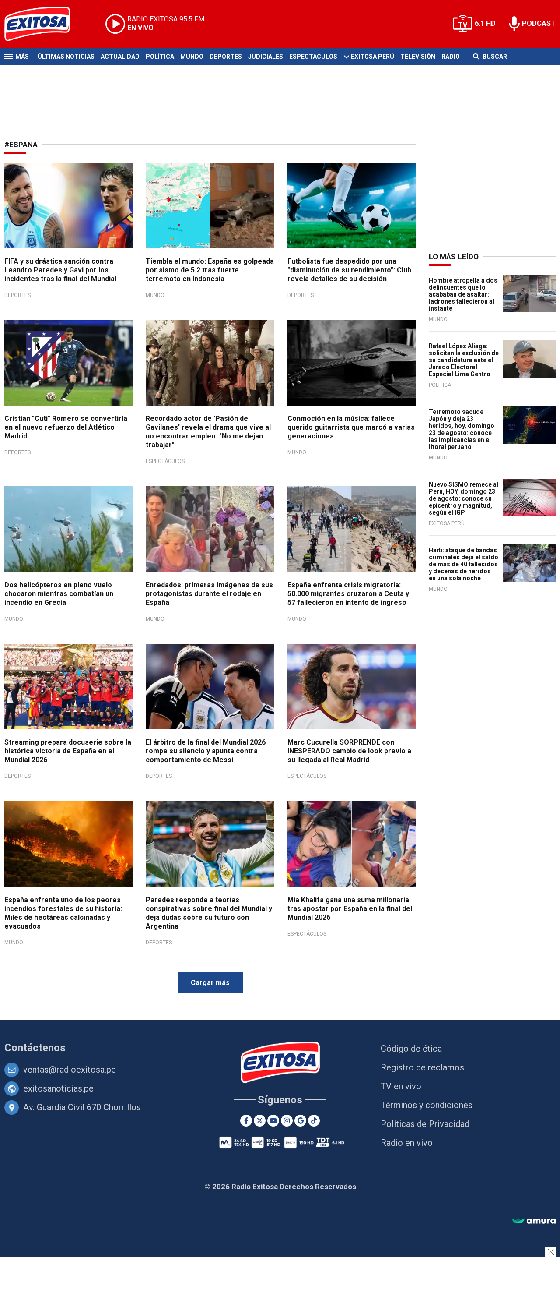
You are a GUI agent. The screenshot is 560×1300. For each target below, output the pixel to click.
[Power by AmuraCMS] (534, 1221)
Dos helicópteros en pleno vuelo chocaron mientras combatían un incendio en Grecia (58, 594)
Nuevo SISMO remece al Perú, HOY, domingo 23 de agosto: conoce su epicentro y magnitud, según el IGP (463, 498)
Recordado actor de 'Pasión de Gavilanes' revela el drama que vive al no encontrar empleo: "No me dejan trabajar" (208, 431)
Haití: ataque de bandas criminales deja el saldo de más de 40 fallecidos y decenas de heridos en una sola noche (463, 564)
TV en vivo (401, 1086)
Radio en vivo (407, 1143)
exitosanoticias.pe (58, 1088)
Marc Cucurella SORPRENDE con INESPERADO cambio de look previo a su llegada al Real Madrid (349, 751)
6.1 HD (485, 23)
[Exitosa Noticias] (44, 24)
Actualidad (120, 56)
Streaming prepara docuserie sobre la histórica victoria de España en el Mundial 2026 (67, 751)
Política (160, 56)
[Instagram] (287, 1121)
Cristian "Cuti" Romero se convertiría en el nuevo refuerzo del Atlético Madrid (65, 427)
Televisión (417, 56)
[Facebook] (246, 1121)
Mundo (191, 56)
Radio (450, 56)
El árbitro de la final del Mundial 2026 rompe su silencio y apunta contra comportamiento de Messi (206, 751)
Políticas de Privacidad (425, 1124)
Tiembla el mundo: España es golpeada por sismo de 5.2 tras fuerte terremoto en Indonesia (210, 270)
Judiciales (265, 56)
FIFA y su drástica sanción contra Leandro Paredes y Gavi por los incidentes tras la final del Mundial (60, 270)
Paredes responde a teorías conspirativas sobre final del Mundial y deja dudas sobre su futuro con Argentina (209, 913)
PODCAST (539, 23)
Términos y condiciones (426, 1105)
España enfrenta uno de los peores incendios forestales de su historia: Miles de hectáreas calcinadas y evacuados (63, 913)
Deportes (226, 56)
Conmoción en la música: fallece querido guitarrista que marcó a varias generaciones (351, 427)
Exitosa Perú (372, 56)
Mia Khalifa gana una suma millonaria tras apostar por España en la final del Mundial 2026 (349, 909)
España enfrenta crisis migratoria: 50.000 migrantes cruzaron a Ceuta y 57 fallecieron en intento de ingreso (348, 594)
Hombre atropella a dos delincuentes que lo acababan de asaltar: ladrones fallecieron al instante (463, 294)
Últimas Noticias (66, 56)
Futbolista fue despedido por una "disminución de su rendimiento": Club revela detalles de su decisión (349, 270)
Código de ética (411, 1048)
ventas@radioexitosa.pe (69, 1069)
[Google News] (300, 1121)
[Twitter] (260, 1121)
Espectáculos (313, 56)
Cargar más (210, 983)
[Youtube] (273, 1121)
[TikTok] (314, 1121)
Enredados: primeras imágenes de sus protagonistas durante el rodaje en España (209, 594)
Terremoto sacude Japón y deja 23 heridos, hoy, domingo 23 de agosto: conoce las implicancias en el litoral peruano (461, 429)
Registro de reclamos (422, 1067)
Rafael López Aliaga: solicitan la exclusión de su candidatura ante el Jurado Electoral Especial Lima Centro (464, 360)
